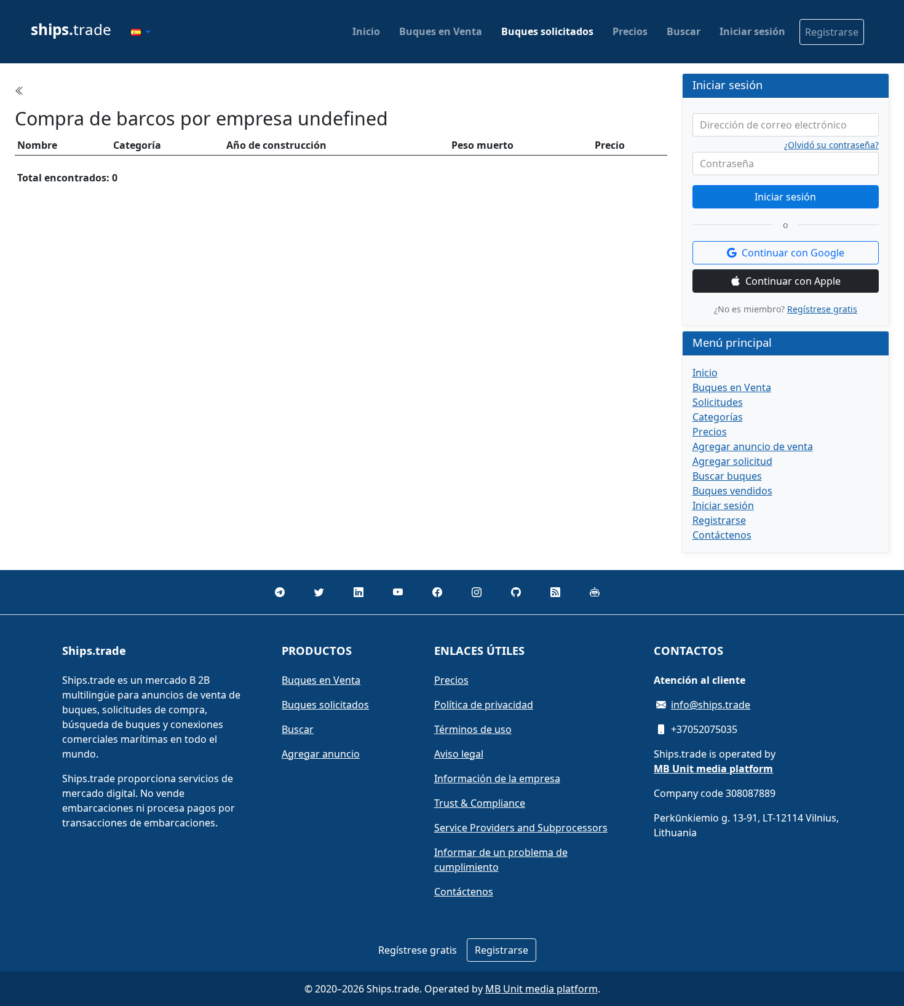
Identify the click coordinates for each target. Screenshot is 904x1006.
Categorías (717, 417)
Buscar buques (727, 476)
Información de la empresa (497, 778)
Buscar (683, 31)
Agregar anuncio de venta (752, 446)
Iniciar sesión (752, 31)
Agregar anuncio (321, 754)
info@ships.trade (710, 704)
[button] (141, 32)
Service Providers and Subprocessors (521, 827)
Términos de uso (473, 729)
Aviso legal (458, 754)
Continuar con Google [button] (793, 252)
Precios (630, 31)
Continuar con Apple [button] (793, 281)
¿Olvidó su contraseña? (831, 145)
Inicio (366, 31)
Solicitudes (717, 402)
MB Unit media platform (541, 989)
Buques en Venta (440, 31)
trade (71, 29)
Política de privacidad (483, 704)
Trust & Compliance (479, 803)
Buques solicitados (547, 31)
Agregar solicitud (732, 461)
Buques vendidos (732, 490)
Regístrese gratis (822, 309)
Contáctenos (721, 535)
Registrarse (831, 32)
